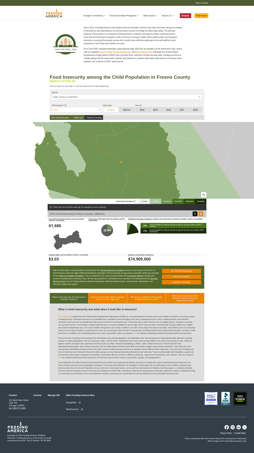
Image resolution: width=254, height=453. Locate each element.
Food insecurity (64, 316)
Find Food (201, 16)
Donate (185, 16)
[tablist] (127, 298)
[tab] (69, 298)
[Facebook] (226, 427)
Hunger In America (93, 15)
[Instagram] (232, 427)
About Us (166, 15)
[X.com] (244, 427)
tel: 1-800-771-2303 (17, 408)
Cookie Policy (240, 433)
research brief (105, 52)
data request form (144, 52)
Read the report (181, 276)
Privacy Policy (226, 433)
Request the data (181, 282)
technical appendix (122, 52)
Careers (37, 395)
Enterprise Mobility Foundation (71, 276)
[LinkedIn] (238, 427)
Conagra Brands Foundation (112, 270)
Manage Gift (54, 395)
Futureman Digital (134, 276)
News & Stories (202, 3)
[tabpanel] (127, 342)
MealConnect (72, 409)
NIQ (76, 273)
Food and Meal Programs (123, 15)
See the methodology (181, 271)
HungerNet (71, 402)
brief (135, 333)
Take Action (149, 15)
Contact (13, 395)
